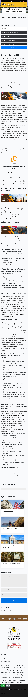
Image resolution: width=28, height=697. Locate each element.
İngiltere (8, 17)
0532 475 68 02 (14, 173)
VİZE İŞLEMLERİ (5, 658)
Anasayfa (3, 17)
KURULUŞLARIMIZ (6, 661)
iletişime (3, 475)
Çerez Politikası (17, 689)
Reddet (8, 685)
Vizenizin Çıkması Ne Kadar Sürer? (9, 489)
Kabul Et (3, 685)
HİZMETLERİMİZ (5, 654)
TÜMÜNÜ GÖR (14, 47)
